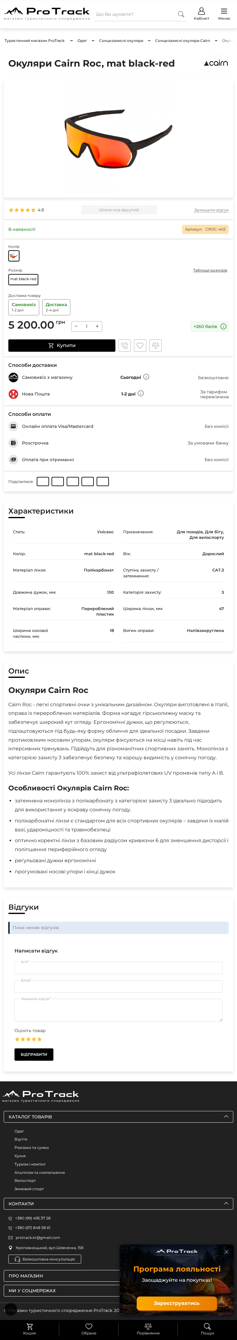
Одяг (19, 1131)
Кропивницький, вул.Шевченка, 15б (50, 1247)
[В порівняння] (155, 345)
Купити (66, 345)
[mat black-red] (13, 255)
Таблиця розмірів (210, 270)
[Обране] (88, 1326)
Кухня (20, 1156)
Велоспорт (25, 1180)
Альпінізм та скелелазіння (40, 1172)
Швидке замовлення (124, 345)
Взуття (21, 1139)
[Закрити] (226, 1252)
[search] (181, 14)
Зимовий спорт (29, 1188)
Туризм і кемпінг (30, 1164)
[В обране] (140, 345)
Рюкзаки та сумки (32, 1147)
